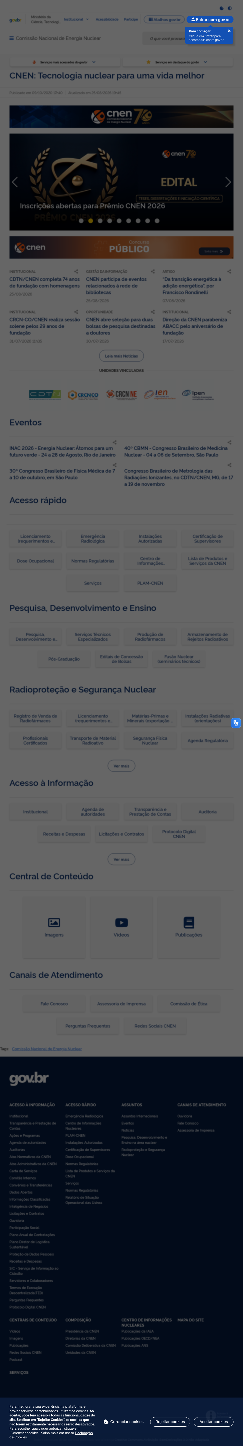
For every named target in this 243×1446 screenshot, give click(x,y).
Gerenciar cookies (127, 1421)
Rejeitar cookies (170, 1421)
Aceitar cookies (214, 1421)
